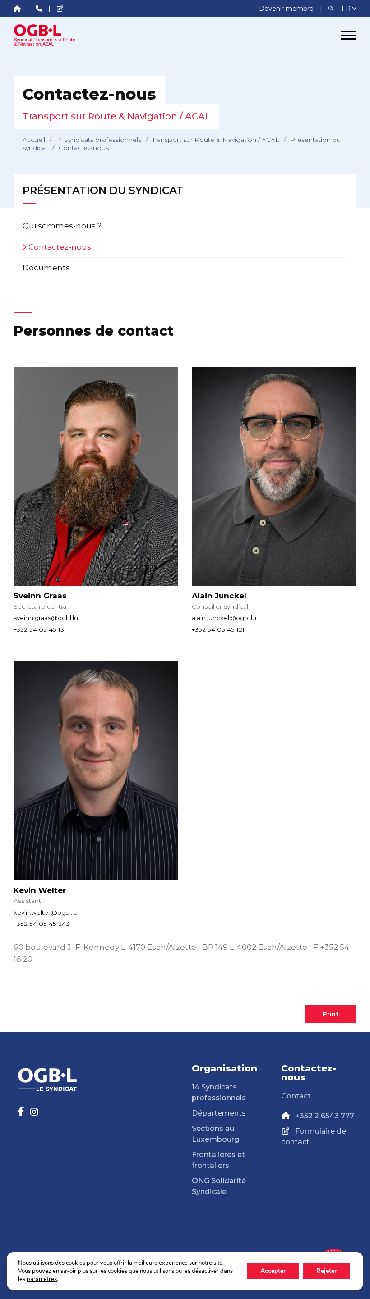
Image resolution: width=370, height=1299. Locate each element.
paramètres (42, 1279)
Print (330, 1014)
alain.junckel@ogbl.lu (224, 617)
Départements (219, 1113)
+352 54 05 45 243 (41, 923)
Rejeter (326, 1271)
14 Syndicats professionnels (98, 140)
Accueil (34, 140)
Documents (46, 267)
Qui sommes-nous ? (62, 225)
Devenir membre (287, 9)
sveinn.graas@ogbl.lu (46, 617)
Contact (296, 1096)
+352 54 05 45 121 (218, 629)
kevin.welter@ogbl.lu (46, 912)
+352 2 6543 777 (324, 1116)
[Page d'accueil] (47, 35)
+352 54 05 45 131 (40, 629)
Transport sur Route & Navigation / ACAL (215, 140)
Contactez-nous (59, 246)
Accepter (273, 1271)
